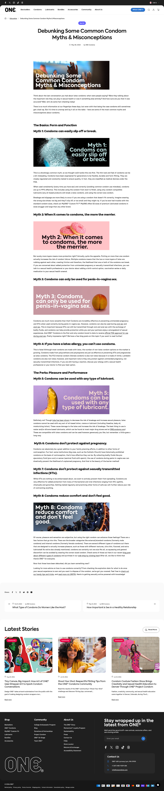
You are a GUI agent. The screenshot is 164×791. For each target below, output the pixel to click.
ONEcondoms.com (117, 429)
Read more (8, 700)
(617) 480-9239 (119, 766)
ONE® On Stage (39, 738)
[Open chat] (158, 785)
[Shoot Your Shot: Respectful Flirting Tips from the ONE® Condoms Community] (82, 655)
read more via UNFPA (67, 574)
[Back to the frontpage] (5, 18)
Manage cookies (69, 787)
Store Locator (69, 744)
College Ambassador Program (45, 725)
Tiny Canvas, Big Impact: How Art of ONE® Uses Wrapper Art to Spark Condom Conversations (27, 684)
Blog (35, 728)
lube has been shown (61, 420)
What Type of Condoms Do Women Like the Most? (39, 607)
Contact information (47, 787)
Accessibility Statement (72, 751)
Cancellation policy (59, 787)
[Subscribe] (143, 738)
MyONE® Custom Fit (12, 731)
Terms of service (26, 787)
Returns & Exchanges (71, 747)
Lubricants (8, 734)
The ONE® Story (69, 725)
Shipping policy (36, 787)
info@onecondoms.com (119, 770)
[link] (138, 10)
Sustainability (69, 731)
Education (13, 18)
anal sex (36, 327)
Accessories (9, 741)
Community (12, 640)
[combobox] (154, 2)
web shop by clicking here (88, 555)
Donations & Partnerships (43, 731)
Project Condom (40, 734)
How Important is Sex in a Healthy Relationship (111, 607)
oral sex (120, 324)
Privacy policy (17, 787)
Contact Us (68, 738)
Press (66, 734)
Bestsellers (9, 725)
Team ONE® (38, 741)
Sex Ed (82, 23)
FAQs (65, 741)
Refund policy (8, 787)
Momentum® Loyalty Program (74, 728)
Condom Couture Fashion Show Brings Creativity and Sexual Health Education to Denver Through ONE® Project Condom (134, 684)
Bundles (7, 738)
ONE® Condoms (10, 728)
